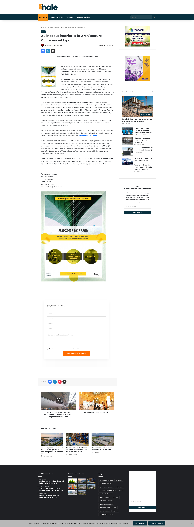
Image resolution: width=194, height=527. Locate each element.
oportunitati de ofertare (106, 504)
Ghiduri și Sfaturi (56, 17)
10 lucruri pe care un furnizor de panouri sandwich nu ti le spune (143, 130)
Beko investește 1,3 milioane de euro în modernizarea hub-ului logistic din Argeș (77, 450)
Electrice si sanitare (105, 497)
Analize (121, 490)
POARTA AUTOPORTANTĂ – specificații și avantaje (143, 149)
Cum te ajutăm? (83, 17)
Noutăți (42, 17)
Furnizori (69, 17)
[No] (191, 523)
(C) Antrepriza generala (106, 480)
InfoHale (47, 45)
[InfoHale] (48, 7)
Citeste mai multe (157, 523)
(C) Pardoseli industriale (106, 487)
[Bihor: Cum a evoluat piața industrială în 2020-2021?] (127, 141)
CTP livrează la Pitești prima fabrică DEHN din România (102, 449)
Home (44, 27)
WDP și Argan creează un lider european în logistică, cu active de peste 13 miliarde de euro (52, 451)
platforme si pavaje (105, 507)
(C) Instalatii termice (105, 483)
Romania (115, 511)
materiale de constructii (106, 500)
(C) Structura (119, 487)
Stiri (48, 27)
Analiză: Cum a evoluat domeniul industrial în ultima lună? (137, 120)
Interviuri (115, 497)
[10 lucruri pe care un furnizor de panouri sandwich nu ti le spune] (127, 131)
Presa (114, 507)
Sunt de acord (140, 523)
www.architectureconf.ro (87, 136)
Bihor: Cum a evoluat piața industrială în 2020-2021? (142, 140)
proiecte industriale (105, 511)
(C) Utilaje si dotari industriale (108, 490)
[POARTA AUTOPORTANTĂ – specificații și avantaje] (127, 151)
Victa (111, 514)
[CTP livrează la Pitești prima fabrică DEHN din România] (103, 439)
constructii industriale (106, 494)
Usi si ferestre (103, 514)
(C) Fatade (119, 480)
